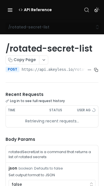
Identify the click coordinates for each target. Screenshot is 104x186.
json (13, 168)
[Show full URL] (89, 70)
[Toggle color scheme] (96, 9)
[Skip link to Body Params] (1, 139)
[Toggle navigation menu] (10, 9)
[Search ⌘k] (86, 9)
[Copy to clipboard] (96, 70)
